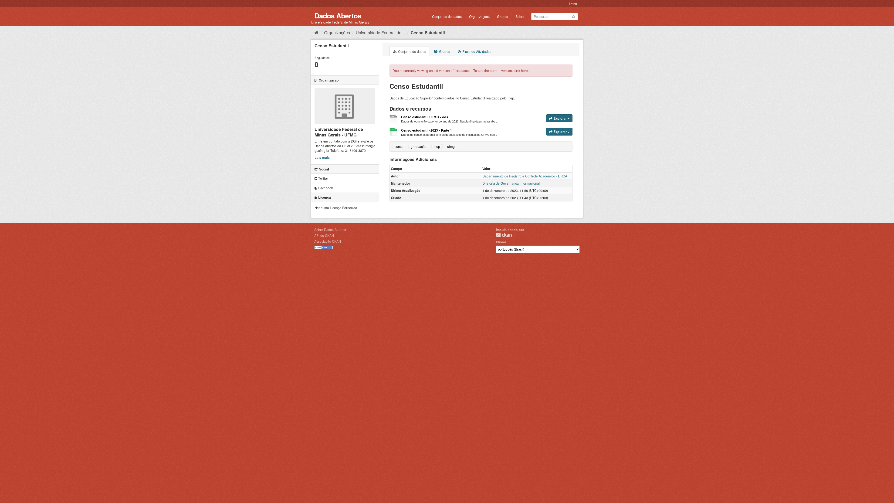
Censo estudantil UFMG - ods (424, 117)
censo (399, 146)
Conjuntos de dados (447, 16)
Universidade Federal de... (380, 32)
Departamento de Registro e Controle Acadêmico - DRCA (524, 176)
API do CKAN (324, 235)
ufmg (451, 146)
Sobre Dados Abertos (330, 229)
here (524, 70)
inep (437, 146)
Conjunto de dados (411, 51)
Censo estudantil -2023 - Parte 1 (426, 130)
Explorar (560, 118)
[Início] (316, 32)
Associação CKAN (327, 241)
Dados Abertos (337, 15)
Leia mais (322, 157)
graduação (419, 146)
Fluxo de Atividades (476, 51)
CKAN (504, 234)
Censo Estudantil (428, 33)
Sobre (519, 16)
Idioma (501, 242)
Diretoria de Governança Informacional (511, 183)
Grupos (502, 16)
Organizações (479, 16)
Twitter (322, 178)
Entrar (573, 3)
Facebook (325, 188)
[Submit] (574, 16)
